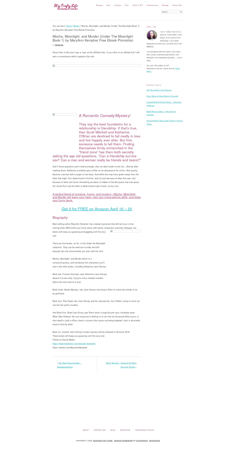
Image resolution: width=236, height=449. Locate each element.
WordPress (154, 441)
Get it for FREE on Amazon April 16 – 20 (97, 208)
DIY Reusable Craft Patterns (159, 90)
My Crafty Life (66, 7)
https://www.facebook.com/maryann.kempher (74, 343)
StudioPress (142, 441)
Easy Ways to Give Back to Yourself (162, 96)
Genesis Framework (123, 441)
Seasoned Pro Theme (103, 441)
